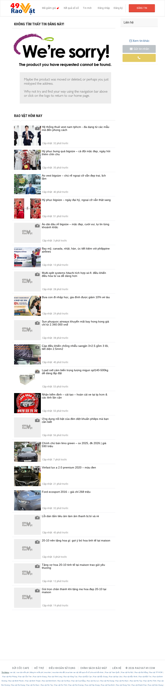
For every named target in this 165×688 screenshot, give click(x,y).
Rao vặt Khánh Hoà (139, 685)
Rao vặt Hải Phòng (9, 677)
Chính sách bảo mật (93, 668)
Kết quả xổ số (71, 8)
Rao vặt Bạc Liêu (116, 677)
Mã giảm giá (49, 8)
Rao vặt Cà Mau (63, 681)
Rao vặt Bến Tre (145, 677)
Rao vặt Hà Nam (122, 681)
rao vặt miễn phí (22, 672)
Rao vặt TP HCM (156, 672)
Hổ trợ (39, 668)
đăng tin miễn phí (36, 672)
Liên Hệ (117, 668)
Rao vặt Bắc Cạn (85, 677)
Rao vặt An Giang (40, 677)
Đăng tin (142, 8)
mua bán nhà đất (58, 672)
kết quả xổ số (84, 672)
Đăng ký (118, 8)
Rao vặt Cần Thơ (25, 677)
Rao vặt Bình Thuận (33, 681)
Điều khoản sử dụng (62, 668)
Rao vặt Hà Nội (127, 672)
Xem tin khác (141, 40)
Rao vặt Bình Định (49, 681)
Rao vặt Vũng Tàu (70, 677)
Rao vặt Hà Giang (107, 681)
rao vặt (12, 672)
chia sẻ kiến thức (97, 672)
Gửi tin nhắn (141, 48)
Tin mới (87, 8)
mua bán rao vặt (72, 672)
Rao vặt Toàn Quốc (112, 672)
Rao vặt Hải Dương (76, 685)
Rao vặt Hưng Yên (123, 685)
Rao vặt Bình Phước (16, 681)
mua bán (47, 672)
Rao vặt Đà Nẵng (141, 672)
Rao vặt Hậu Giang (92, 685)
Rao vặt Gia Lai (92, 681)
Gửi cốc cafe (20, 668)
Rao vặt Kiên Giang (155, 685)
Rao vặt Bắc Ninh (130, 677)
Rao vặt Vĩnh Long (55, 677)
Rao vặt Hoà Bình (108, 685)
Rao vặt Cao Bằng (78, 681)
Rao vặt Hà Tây (135, 681)
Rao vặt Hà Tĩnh (150, 681)
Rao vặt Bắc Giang (100, 677)
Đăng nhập (104, 8)
